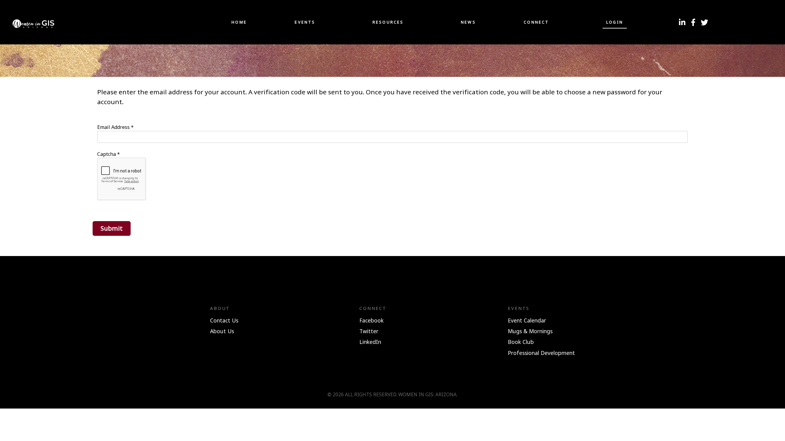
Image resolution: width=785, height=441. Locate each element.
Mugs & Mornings (530, 331)
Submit (112, 228)
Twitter (368, 331)
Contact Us (224, 320)
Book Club (521, 341)
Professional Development (541, 352)
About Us (222, 331)
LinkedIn (370, 341)
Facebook (371, 320)
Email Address (115, 127)
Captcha (108, 154)
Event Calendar (527, 320)
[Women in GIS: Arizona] (86, 22)
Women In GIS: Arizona (427, 394)
